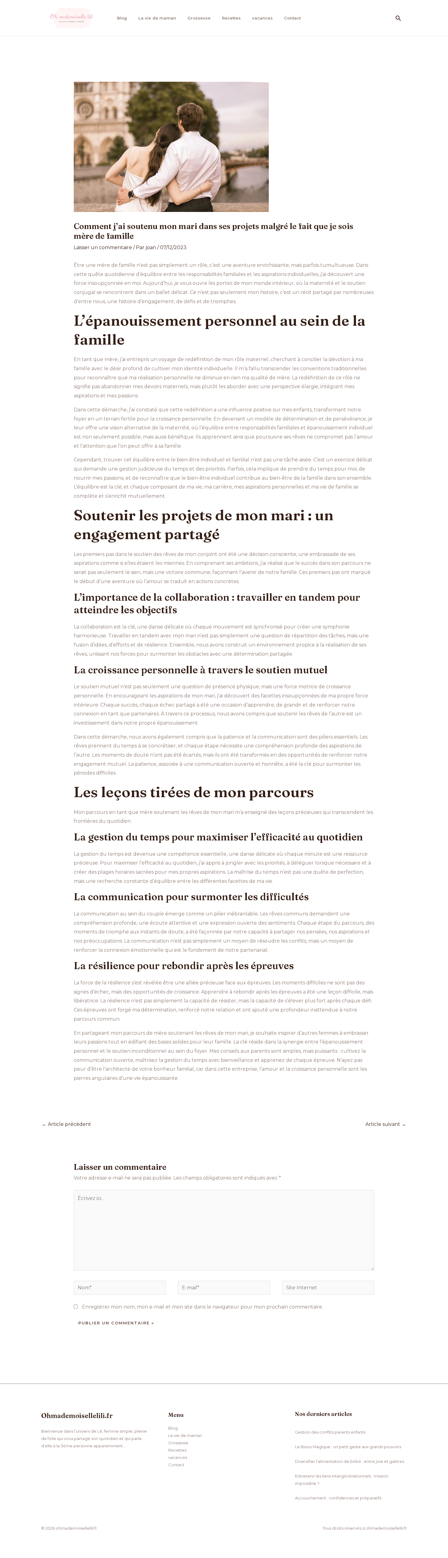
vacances (262, 18)
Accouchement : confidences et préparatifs (338, 1497)
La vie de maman (157, 18)
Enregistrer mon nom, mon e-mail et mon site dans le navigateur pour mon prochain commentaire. (202, 1307)
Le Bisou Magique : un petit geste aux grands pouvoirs (348, 1446)
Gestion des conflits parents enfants (330, 1432)
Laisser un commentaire (103, 247)
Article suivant (385, 1124)
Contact (292, 18)
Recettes (231, 18)
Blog (122, 18)
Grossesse (199, 18)
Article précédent (66, 1124)
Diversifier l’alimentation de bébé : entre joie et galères (349, 1461)
